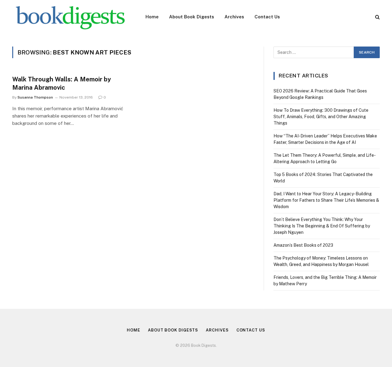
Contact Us (267, 16)
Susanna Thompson (35, 97)
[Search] (377, 17)
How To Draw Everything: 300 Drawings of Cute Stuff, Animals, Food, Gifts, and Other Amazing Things (320, 116)
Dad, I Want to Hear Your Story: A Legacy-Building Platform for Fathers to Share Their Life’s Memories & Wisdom (326, 200)
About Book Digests (191, 16)
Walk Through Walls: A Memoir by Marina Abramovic (61, 83)
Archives (234, 16)
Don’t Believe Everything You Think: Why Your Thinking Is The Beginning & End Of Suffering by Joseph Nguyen (321, 226)
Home (152, 16)
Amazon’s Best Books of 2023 (303, 245)
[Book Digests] (71, 17)
